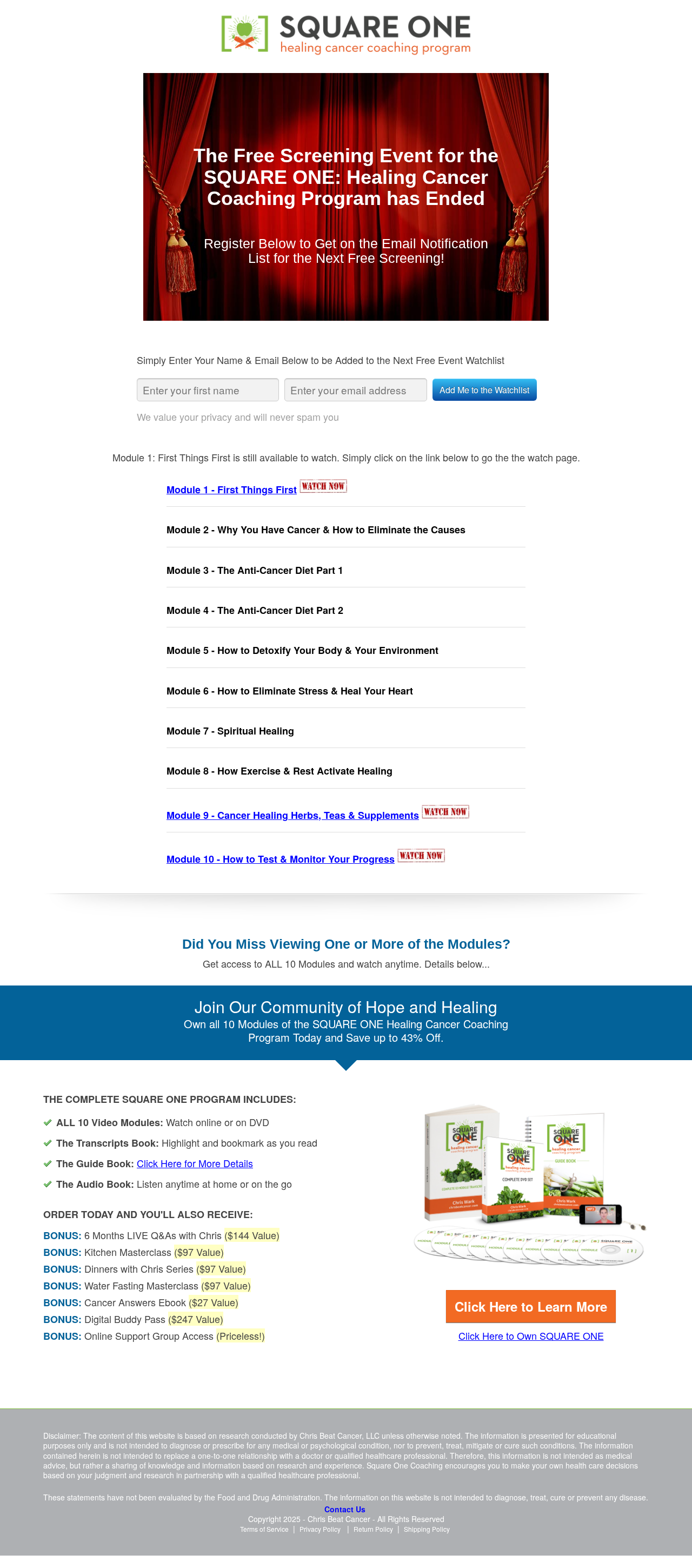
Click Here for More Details (195, 1163)
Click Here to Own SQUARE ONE (531, 1335)
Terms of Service (264, 1528)
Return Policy (373, 1528)
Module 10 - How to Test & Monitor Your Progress (281, 859)
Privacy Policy (320, 1528)
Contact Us (344, 1509)
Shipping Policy (427, 1528)
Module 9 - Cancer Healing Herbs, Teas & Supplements (293, 815)
